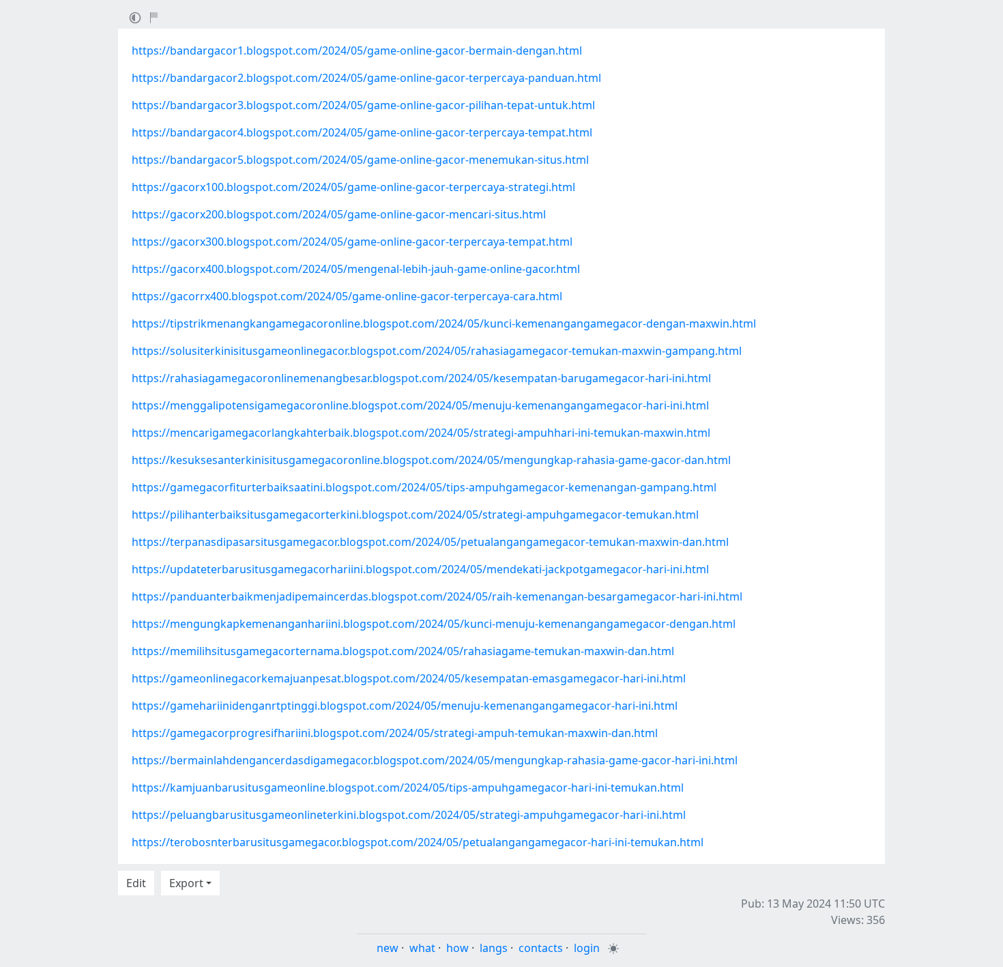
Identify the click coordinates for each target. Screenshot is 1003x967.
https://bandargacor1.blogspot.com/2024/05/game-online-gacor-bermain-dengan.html (357, 50)
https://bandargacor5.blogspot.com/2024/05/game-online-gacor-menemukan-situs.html (360, 159)
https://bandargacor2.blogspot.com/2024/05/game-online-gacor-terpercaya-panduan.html (366, 77)
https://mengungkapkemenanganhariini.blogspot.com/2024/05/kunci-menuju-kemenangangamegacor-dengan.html (434, 623)
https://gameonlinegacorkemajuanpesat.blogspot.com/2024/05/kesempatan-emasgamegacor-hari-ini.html (409, 678)
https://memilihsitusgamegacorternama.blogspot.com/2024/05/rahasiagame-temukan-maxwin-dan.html (403, 651)
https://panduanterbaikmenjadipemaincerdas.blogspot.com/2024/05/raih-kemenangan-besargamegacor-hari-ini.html (437, 596)
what (422, 947)
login (587, 947)
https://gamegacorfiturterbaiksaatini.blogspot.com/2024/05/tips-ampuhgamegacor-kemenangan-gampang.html (424, 487)
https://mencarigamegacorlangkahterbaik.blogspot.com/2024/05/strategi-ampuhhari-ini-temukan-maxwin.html (421, 432)
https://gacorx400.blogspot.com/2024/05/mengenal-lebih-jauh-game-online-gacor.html (356, 268)
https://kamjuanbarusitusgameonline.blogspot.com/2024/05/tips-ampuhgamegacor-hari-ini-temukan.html (408, 787)
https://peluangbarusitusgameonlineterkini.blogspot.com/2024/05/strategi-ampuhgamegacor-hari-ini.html (409, 814)
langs (494, 947)
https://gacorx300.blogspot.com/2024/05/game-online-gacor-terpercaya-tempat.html (352, 241)
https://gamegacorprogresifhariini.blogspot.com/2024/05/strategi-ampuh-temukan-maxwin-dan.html (395, 732)
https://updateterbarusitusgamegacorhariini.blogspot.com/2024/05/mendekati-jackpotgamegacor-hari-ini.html (420, 569)
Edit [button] (136, 883)
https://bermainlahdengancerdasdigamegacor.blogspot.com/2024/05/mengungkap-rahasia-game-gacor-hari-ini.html (435, 760)
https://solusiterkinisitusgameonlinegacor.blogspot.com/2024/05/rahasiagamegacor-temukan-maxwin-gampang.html (437, 350)
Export (186, 883)
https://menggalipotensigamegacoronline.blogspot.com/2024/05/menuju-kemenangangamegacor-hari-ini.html (420, 405)
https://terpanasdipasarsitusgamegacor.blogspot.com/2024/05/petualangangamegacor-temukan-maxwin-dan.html (430, 541)
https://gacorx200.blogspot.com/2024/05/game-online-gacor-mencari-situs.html (339, 214)
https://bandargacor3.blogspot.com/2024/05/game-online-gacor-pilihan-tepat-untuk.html (363, 105)
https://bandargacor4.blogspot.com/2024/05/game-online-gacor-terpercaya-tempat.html (362, 132)
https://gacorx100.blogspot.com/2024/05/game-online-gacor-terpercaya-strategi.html (353, 186)
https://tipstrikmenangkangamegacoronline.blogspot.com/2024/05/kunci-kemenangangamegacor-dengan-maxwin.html (444, 323)
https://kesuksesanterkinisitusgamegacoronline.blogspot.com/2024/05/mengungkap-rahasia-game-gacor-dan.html (431, 459)
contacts (541, 947)
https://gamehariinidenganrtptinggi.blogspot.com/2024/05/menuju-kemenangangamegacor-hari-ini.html (405, 705)
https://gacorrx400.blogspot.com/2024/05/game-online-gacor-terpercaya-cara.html (347, 296)
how (457, 947)
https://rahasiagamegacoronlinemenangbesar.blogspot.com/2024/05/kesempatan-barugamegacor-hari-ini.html (421, 378)
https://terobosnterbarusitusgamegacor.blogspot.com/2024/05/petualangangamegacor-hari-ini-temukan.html (417, 842)
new (387, 947)
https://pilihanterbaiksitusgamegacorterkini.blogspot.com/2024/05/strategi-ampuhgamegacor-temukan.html (415, 514)
